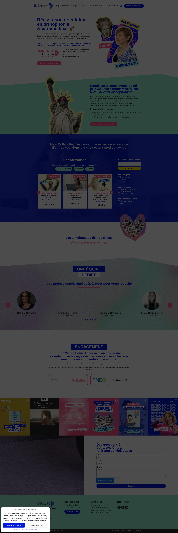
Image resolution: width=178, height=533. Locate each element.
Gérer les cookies (37, 525)
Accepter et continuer (13, 525)
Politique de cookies (17, 529)
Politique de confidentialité (30, 529)
